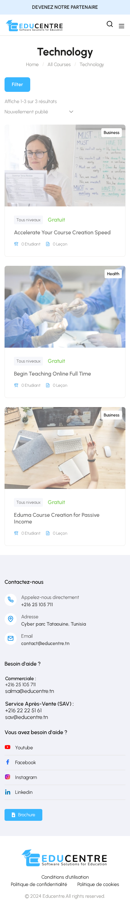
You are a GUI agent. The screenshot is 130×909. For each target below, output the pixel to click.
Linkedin (24, 792)
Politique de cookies (98, 884)
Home (32, 64)
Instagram (26, 777)
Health (113, 273)
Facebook (25, 762)
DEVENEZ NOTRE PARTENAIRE (65, 7)
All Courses (59, 64)
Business (111, 132)
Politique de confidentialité (39, 884)
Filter (17, 84)
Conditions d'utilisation (65, 877)
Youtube (24, 747)
